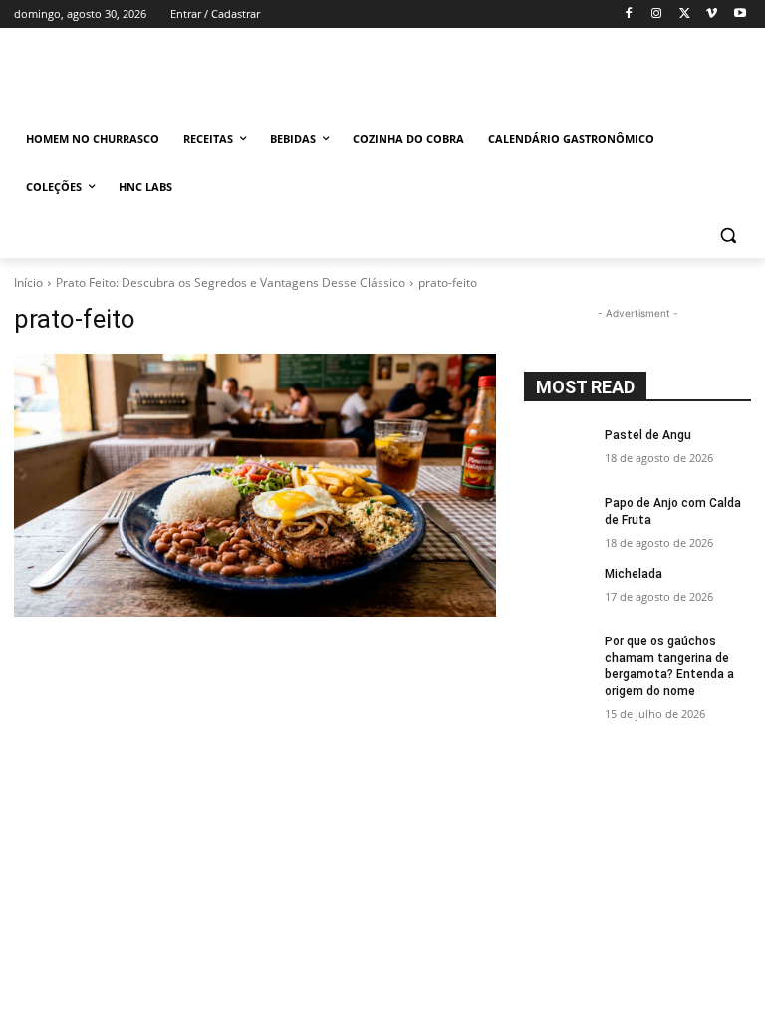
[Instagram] (656, 14)
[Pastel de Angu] (558, 451)
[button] (727, 235)
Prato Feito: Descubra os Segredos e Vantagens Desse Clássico (230, 282)
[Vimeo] (711, 14)
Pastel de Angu (648, 435)
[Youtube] (739, 14)
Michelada (633, 574)
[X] (684, 14)
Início (28, 282)
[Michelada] (558, 590)
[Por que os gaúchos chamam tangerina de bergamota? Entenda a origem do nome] (558, 657)
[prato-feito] (255, 485)
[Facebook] (629, 14)
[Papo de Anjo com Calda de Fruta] (558, 519)
